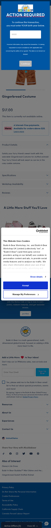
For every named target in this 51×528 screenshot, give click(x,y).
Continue (25, 63)
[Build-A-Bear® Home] (25, 7)
